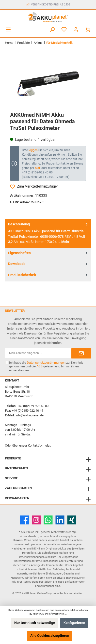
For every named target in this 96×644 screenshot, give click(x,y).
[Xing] (71, 519)
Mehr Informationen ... (54, 613)
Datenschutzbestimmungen (46, 362)
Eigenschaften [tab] (19, 253)
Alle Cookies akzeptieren (49, 636)
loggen (33, 150)
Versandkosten (29, 536)
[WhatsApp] (48, 519)
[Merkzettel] (64, 29)
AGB (39, 366)
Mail (38, 168)
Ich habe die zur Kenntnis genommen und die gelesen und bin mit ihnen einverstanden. (46, 366)
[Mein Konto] (76, 29)
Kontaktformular (39, 445)
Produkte (13, 458)
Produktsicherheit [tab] (22, 275)
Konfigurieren (74, 623)
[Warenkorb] (88, 29)
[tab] (48, 233)
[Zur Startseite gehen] (48, 17)
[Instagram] (36, 519)
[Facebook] (24, 519)
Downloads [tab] (16, 264)
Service (11, 478)
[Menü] (8, 29)
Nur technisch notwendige (34, 623)
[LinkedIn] (59, 519)
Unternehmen (16, 468)
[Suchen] (52, 29)
